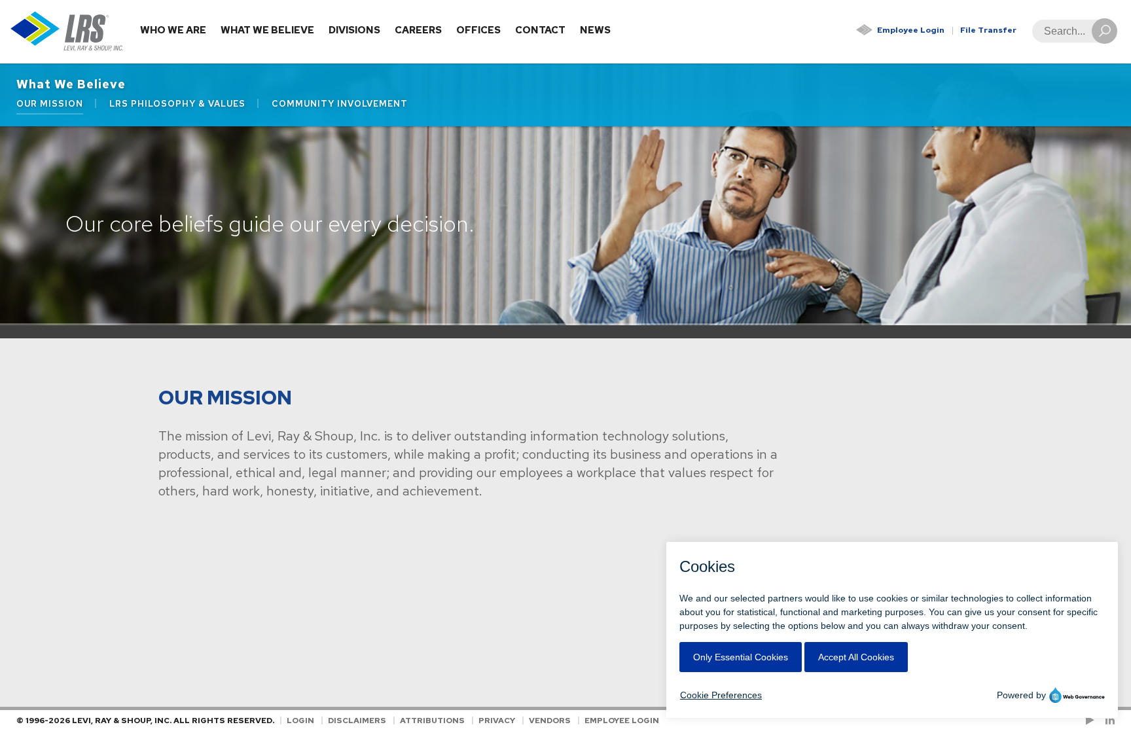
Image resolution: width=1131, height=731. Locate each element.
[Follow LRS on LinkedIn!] (1108, 720)
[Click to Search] (1104, 31)
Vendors (550, 720)
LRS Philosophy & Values (177, 103)
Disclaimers (357, 720)
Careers (418, 30)
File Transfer (988, 30)
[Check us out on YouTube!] (1092, 720)
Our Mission (49, 103)
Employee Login (910, 30)
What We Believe (267, 30)
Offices (478, 30)
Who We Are (173, 30)
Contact (540, 30)
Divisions (354, 30)
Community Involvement (340, 103)
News (595, 30)
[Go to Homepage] (67, 31)
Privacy (496, 720)
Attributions (432, 720)
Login (300, 720)
